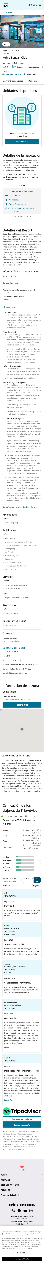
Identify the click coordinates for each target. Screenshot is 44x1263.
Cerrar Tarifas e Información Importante (19, 507)
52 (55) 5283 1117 (22, 1224)
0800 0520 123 (22, 1219)
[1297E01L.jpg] (22, 31)
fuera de (37, 880)
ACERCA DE (5, 1180)
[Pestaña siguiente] (42, 81)
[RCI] (5, 5)
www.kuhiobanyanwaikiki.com (15, 673)
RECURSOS (5, 1190)
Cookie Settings (22, 1253)
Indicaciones (22, 705)
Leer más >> (9, 1047)
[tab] (13, 81)
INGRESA (33, 5)
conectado (28, 879)
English (36, 885)
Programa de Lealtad (10, 1195)
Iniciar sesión (22, 141)
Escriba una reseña (22, 1125)
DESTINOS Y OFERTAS (10, 1185)
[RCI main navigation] (39, 4)
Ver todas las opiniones (22, 1119)
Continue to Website (22, 1259)
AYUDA (4, 1175)
